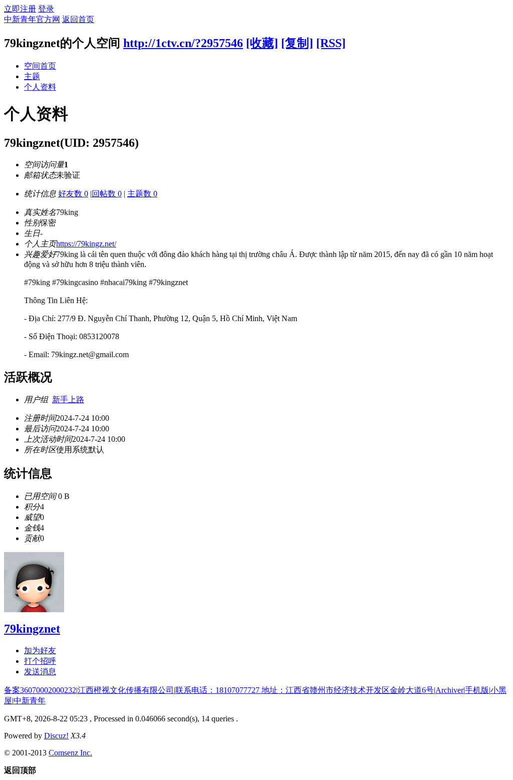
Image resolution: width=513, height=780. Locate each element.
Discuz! (56, 735)
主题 (32, 76)
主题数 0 (142, 193)
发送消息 (40, 671)
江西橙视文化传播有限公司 (126, 690)
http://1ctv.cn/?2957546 (183, 43)
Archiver (449, 690)
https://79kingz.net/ (86, 243)
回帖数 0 (107, 193)
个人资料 (40, 87)
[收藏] (262, 43)
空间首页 (40, 66)
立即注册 (20, 9)
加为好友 (40, 650)
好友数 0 (73, 193)
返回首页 (78, 19)
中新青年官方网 (32, 19)
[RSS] (331, 43)
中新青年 (30, 700)
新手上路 (68, 399)
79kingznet (32, 628)
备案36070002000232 (40, 690)
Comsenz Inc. (70, 752)
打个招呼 (40, 661)
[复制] (297, 43)
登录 (46, 9)
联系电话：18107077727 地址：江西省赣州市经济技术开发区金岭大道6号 (304, 690)
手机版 (477, 690)
